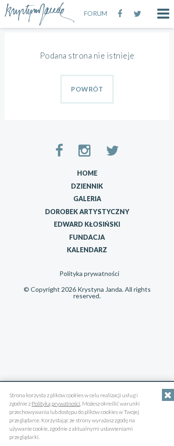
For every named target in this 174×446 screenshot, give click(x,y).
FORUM (95, 13)
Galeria (87, 199)
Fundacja (87, 237)
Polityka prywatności (89, 273)
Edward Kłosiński (87, 224)
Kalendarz (87, 250)
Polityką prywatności (56, 403)
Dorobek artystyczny (87, 212)
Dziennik (87, 186)
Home (87, 173)
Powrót (87, 89)
